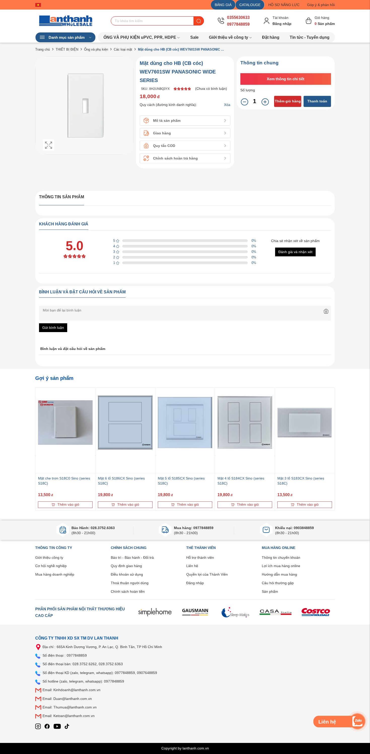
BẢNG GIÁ (223, 5)
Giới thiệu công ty (49, 557)
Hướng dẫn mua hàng (279, 574)
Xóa (227, 105)
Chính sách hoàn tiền (128, 591)
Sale (194, 37)
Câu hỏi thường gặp (278, 583)
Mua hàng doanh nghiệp (54, 574)
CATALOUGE (250, 5)
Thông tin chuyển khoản (281, 557)
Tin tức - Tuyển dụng (309, 37)
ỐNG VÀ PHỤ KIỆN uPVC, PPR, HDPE (139, 37)
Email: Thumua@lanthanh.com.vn (70, 707)
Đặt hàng (270, 37)
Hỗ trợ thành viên (200, 557)
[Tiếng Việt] (39, 5)
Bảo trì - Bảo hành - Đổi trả (132, 557)
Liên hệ (192, 566)
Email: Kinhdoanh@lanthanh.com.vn (71, 690)
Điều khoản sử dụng (127, 574)
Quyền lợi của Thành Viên (207, 574)
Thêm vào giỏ (68, 504)
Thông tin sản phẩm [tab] (61, 197)
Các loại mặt (123, 49)
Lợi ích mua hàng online (281, 566)
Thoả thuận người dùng (130, 583)
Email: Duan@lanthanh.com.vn (67, 699)
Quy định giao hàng (126, 566)
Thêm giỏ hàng (288, 101)
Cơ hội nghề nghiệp (51, 566)
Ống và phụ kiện (96, 49)
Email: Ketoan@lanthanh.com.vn (69, 716)
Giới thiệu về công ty (228, 37)
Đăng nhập (195, 583)
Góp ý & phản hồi (321, 5)
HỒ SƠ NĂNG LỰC (284, 5)
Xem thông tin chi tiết (285, 79)
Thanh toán (317, 101)
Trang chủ (42, 49)
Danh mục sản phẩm (67, 37)
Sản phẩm (270, 591)
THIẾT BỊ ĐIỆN (67, 49)
